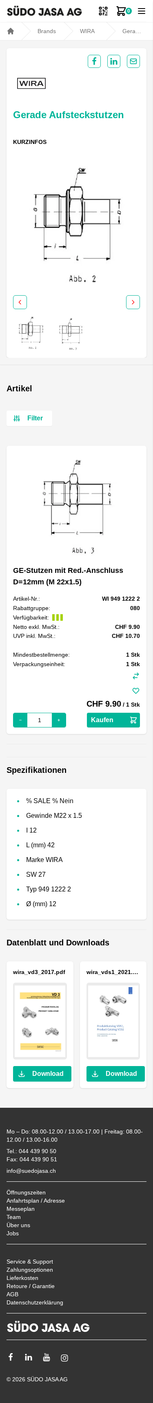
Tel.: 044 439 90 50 (31, 1151)
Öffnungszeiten (26, 1192)
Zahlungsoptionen (30, 1269)
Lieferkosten (22, 1278)
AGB (12, 1294)
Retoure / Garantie (31, 1286)
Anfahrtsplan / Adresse (36, 1200)
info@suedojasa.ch (31, 1170)
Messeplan (21, 1208)
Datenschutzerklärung (35, 1302)
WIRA (87, 31)
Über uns (18, 1225)
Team (14, 1217)
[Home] (11, 31)
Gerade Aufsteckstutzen (132, 31)
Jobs (13, 1233)
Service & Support (30, 1261)
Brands (47, 31)
